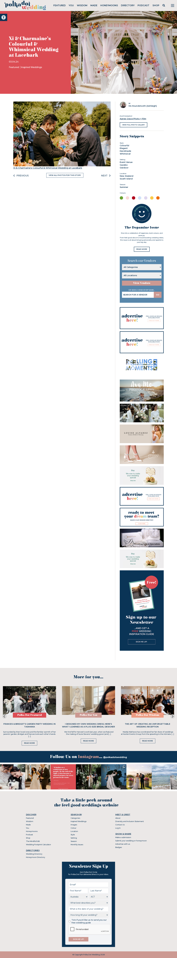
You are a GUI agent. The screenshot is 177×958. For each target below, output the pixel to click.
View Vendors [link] (141, 283)
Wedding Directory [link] (34, 854)
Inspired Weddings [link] (31, 67)
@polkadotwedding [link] (115, 757)
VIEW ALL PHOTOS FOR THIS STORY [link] (65, 175)
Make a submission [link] (123, 837)
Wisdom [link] (82, 5)
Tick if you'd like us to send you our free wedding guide (89, 921)
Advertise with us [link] (122, 844)
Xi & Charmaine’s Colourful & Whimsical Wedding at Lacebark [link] (47, 168)
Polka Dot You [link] (88, 715)
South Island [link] (126, 179)
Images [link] (74, 825)
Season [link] (74, 841)
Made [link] (93, 5)
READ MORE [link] (141, 249)
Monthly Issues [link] (77, 845)
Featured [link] (59, 5)
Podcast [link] (143, 5)
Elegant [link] (124, 148)
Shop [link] (156, 5)
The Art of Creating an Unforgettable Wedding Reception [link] (147, 725)
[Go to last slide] (4, 716)
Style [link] (73, 835)
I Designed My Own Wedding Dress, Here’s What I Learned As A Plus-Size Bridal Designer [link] (88, 725)
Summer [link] (124, 187)
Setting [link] (74, 838)
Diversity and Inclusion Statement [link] (129, 821)
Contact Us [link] (120, 825)
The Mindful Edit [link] (33, 841)
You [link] (71, 5)
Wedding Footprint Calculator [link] (38, 845)
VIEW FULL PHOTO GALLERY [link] (133, 125)
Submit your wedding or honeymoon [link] (131, 841)
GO (157, 294)
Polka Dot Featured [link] (29, 715)
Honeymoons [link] (109, 5)
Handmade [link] (125, 151)
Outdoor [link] (124, 167)
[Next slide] (172, 716)
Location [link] (74, 831)
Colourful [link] (124, 145)
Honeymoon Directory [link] (35, 857)
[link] (3, 17)
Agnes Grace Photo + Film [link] (133, 119)
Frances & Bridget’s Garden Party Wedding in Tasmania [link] (29, 725)
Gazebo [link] (124, 165)
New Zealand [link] (126, 176)
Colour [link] (73, 828)
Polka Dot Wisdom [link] (147, 715)
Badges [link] (118, 847)
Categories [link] (75, 818)
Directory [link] (128, 5)
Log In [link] (118, 828)
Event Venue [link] (126, 162)
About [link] (117, 818)
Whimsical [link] (125, 154)
